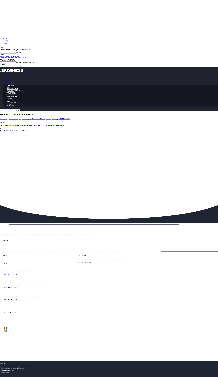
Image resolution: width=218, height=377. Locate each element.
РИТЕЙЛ (9, 98)
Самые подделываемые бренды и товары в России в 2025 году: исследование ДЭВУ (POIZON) (35, 119)
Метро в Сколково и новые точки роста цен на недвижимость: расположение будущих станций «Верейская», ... (36, 252)
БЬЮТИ (9, 87)
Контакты (6, 45)
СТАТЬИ (6, 107)
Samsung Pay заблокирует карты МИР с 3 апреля (17, 271)
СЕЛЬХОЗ (10, 99)
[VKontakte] (16, 354)
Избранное (80, 262)
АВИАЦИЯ (10, 86)
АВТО (5, 78)
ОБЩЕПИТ (10, 95)
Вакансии (6, 41)
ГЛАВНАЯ (6, 76)
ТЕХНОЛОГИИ (11, 102)
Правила (5, 43)
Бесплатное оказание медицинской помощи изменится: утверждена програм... (26, 284)
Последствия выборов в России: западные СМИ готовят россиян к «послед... (26, 296)
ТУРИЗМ (9, 104)
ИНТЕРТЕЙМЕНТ (12, 89)
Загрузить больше (158, 249)
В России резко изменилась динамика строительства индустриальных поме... (99, 259)
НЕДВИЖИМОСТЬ (9, 81)
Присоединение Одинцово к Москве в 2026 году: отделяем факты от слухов (103, 252)
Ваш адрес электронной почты (25, 62)
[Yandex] (21, 354)
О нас (5, 38)
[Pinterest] (2, 354)
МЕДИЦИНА (11, 92)
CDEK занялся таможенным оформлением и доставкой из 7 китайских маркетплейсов (32, 125)
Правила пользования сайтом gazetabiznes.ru (13, 57)
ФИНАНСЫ (7, 82)
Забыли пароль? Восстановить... (9, 56)
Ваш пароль (19, 52)
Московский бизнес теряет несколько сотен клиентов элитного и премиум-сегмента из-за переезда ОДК (34, 260)
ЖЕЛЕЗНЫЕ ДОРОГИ (13, 90)
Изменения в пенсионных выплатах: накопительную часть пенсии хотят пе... (26, 309)
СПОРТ (9, 101)
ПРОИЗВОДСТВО (12, 96)
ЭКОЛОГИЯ (10, 105)
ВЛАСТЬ (6, 79)
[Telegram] (12, 354)
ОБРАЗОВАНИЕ (12, 93)
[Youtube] (26, 354)
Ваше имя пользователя (22, 51)
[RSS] (7, 354)
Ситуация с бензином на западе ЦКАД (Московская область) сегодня (47, 234)
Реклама (5, 40)
